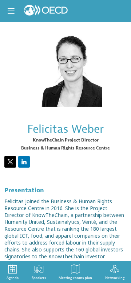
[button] (11, 11)
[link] (13, 272)
